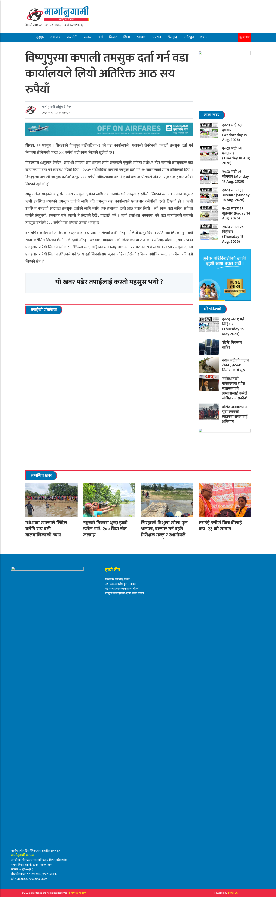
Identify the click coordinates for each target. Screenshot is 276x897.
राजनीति (72, 37)
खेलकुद (172, 37)
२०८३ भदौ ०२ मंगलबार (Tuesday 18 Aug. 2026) (236, 155)
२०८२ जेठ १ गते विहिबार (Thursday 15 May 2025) (233, 326)
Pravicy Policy (77, 893)
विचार (113, 37)
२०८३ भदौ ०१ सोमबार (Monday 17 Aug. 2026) (235, 177)
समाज (88, 37)
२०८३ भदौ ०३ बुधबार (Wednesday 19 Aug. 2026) (234, 132)
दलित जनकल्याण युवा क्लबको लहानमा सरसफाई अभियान (234, 414)
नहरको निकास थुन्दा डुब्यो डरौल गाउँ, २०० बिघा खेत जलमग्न (105, 529)
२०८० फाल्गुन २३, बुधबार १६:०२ (56, 113)
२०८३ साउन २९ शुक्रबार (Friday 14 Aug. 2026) (236, 213)
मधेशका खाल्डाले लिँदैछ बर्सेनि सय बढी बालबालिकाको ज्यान (46, 529)
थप (202, 37)
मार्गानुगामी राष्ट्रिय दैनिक (56, 106)
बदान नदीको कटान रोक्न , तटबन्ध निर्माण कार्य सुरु (235, 365)
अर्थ (100, 37)
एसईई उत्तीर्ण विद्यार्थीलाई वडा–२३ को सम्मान (220, 526)
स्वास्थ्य (141, 37)
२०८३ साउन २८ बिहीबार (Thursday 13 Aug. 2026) (233, 234)
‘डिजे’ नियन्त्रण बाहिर (232, 345)
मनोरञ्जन (189, 37)
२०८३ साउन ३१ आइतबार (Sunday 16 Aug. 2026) (236, 195)
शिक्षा (126, 37)
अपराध (156, 37)
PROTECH (233, 893)
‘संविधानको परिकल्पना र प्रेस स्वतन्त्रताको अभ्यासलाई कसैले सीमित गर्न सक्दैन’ (234, 388)
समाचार (55, 37)
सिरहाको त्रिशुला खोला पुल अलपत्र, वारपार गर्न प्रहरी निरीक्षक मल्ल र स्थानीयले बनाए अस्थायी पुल (164, 532)
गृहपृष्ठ (40, 37)
